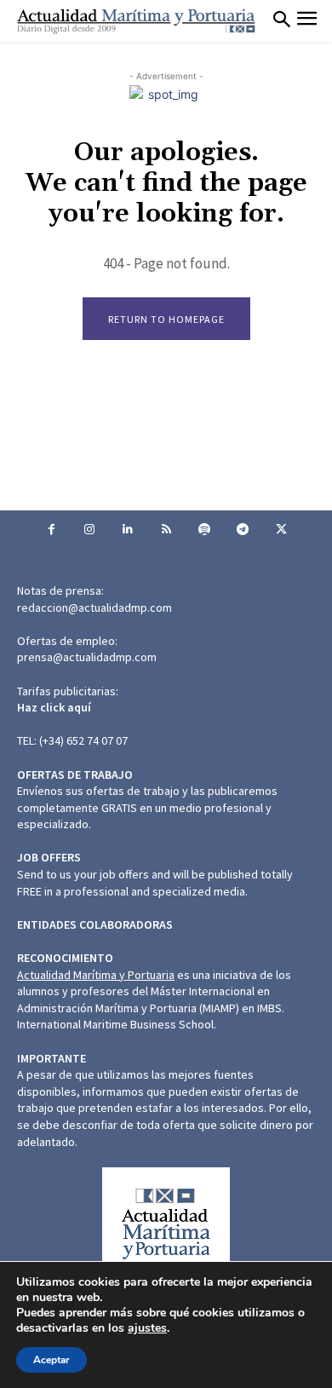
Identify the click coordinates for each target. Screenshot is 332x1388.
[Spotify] (205, 529)
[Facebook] (51, 529)
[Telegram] (243, 529)
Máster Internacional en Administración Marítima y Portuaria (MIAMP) (143, 999)
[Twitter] (281, 529)
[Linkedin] (128, 529)
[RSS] (166, 529)
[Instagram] (90, 529)
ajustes (147, 1328)
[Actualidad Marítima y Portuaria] (136, 21)
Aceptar (51, 1360)
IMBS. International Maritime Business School (150, 1016)
